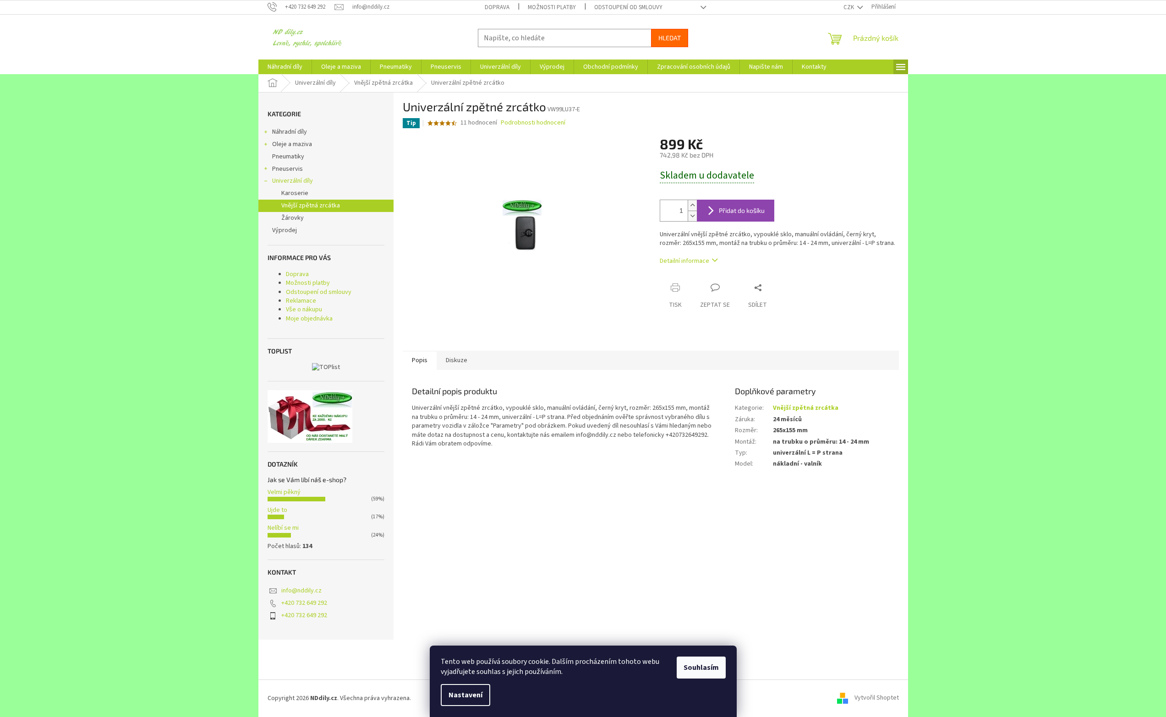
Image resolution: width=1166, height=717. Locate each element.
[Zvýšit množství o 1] (692, 205)
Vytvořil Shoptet (876, 698)
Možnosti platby (552, 7)
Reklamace (301, 300)
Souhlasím (701, 668)
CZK (849, 7)
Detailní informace (684, 261)
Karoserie (294, 193)
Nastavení (465, 695)
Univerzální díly (292, 180)
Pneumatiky (288, 156)
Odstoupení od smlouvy (628, 7)
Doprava (497, 7)
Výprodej (284, 230)
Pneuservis (287, 169)
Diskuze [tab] (456, 360)
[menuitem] (285, 67)
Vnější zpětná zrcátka (310, 205)
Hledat (669, 38)
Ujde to (277, 510)
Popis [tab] (419, 360)
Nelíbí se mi (283, 527)
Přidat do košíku (742, 210)
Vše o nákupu (304, 309)
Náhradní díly (289, 131)
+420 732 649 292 (304, 603)
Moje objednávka (309, 318)
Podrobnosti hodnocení (533, 123)
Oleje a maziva (292, 144)
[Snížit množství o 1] (692, 216)
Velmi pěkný (284, 492)
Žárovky (292, 218)
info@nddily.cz (301, 590)
